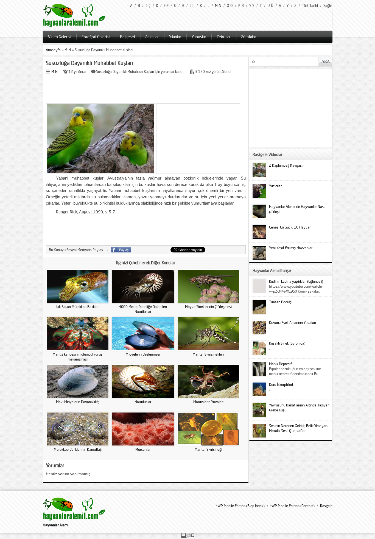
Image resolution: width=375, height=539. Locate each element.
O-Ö (230, 5)
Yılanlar (175, 36)
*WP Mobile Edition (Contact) (292, 506)
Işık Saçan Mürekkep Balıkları (77, 306)
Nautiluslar (143, 402)
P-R (241, 5)
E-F (166, 5)
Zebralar (224, 36)
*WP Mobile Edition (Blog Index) (240, 506)
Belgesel (127, 36)
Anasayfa (53, 50)
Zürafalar (248, 36)
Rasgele (326, 506)
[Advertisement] (146, 90)
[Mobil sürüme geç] (187, 537)
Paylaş (121, 249)
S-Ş (251, 5)
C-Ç (147, 5)
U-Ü (270, 5)
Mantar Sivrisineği (208, 449)
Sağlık (327, 5)
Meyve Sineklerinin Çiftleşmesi (208, 306)
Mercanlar (142, 449)
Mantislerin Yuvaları (208, 402)
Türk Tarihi (310, 5)
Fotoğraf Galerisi (96, 36)
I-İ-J (192, 5)
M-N (218, 5)
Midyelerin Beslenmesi (143, 354)
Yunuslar (199, 36)
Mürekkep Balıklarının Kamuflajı (78, 449)
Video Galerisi (59, 36)
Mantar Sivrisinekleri (208, 354)
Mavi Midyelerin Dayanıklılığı (77, 402)
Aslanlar (152, 36)
